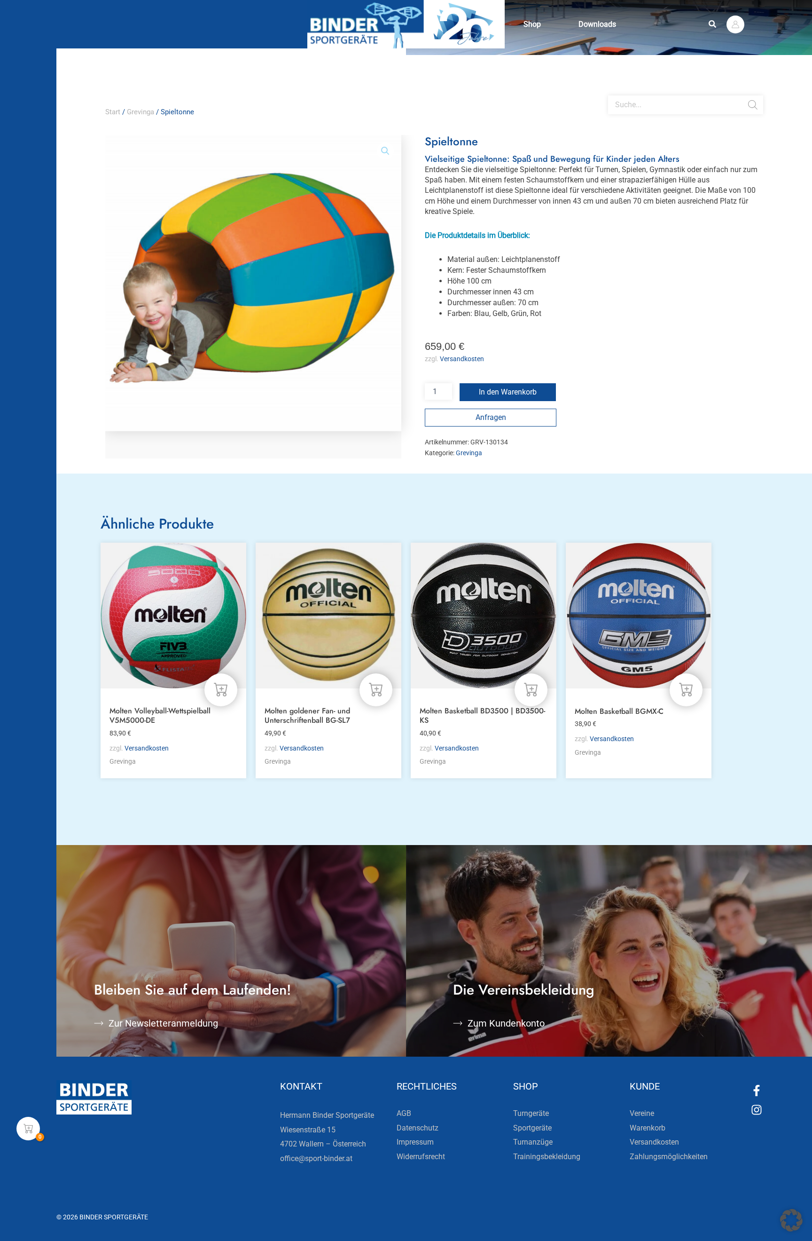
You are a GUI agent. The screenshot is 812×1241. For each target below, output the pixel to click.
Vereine (642, 1113)
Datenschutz (417, 1127)
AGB (404, 1113)
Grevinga (140, 112)
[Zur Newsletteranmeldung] (98, 1023)
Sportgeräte (532, 1127)
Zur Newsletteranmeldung (163, 1023)
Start (112, 112)
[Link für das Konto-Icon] (735, 24)
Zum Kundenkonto (506, 1023)
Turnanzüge (533, 1142)
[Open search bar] (612, 91)
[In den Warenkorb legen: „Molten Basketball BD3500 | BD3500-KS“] (531, 689)
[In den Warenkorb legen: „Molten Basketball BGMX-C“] (686, 689)
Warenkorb (647, 1127)
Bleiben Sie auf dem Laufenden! (192, 990)
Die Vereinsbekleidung (523, 990)
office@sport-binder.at (316, 1158)
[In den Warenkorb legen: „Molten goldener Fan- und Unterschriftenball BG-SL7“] (375, 689)
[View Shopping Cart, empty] (28, 1128)
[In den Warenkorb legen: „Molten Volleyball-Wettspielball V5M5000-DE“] (220, 689)
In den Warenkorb (508, 391)
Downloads (597, 24)
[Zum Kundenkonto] (457, 1023)
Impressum (415, 1142)
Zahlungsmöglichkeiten (669, 1156)
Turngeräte (531, 1113)
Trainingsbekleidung (546, 1156)
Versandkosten (462, 359)
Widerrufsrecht (421, 1156)
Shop (532, 24)
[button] (713, 24)
